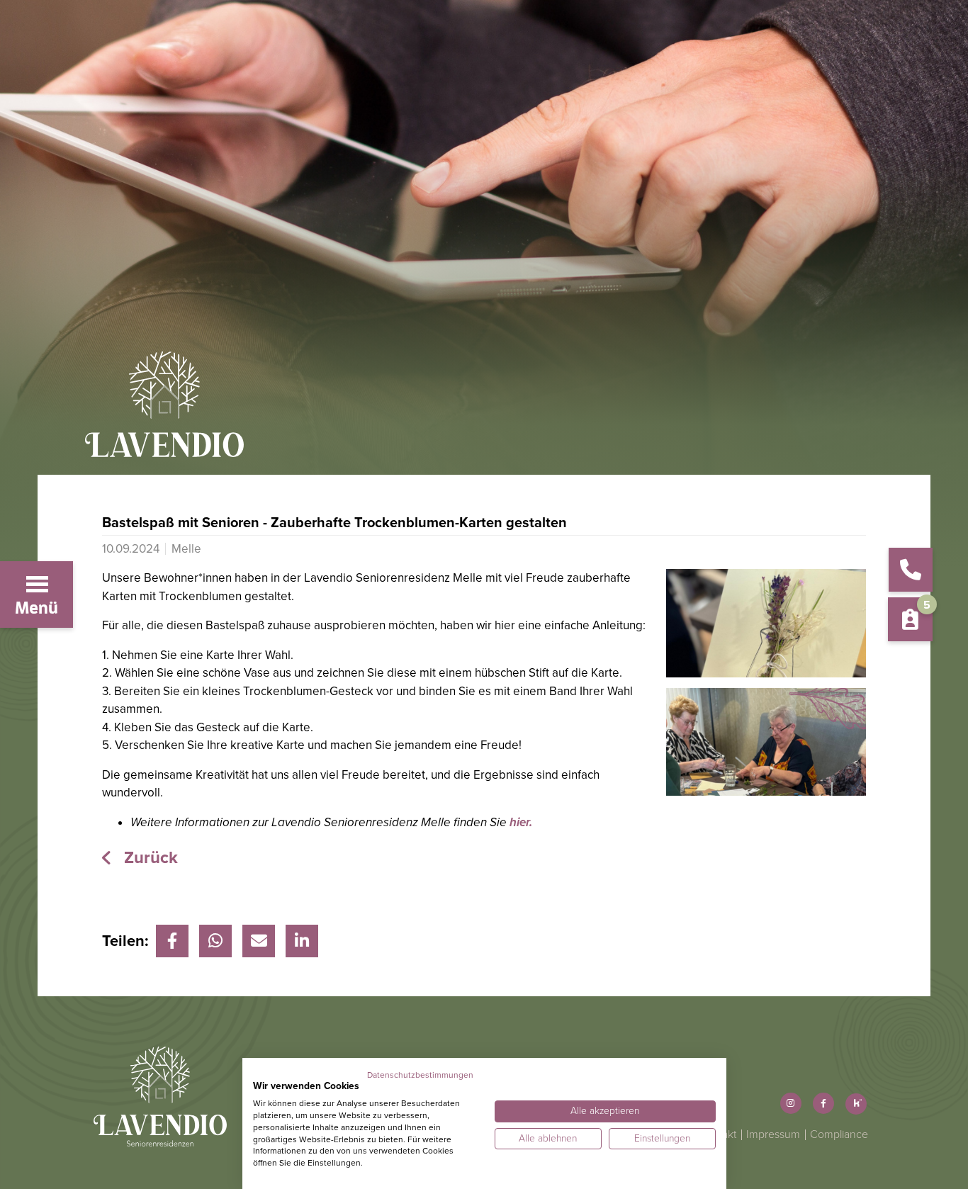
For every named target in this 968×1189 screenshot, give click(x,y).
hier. (521, 822)
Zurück (149, 857)
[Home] (484, 413)
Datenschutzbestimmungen (420, 1075)
